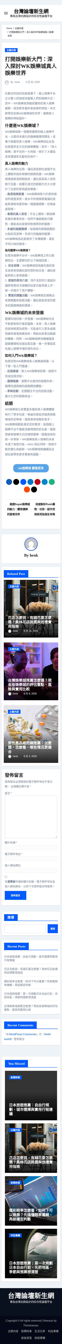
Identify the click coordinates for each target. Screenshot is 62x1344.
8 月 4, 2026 (30, 756)
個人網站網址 (13, 865)
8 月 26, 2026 (31, 630)
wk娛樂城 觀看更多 (31, 468)
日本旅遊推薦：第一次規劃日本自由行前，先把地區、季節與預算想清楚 (31, 1267)
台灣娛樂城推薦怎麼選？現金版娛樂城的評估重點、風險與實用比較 (30, 684)
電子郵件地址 (13, 854)
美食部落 (26, 1338)
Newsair (48, 1320)
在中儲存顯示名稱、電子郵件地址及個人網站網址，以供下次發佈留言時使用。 (30, 884)
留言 (8, 793)
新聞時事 (15, 1077)
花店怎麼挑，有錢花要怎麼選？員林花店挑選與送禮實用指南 (30, 622)
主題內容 (11, 50)
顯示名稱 (11, 842)
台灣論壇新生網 (31, 11)
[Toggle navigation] (6, 13)
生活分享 (40, 1331)
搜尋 (10, 917)
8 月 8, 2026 (30, 693)
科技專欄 (15, 1235)
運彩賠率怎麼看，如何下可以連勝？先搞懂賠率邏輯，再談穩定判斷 (31, 1214)
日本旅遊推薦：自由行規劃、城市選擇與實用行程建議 (31, 1109)
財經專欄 (40, 1338)
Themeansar (30, 1325)
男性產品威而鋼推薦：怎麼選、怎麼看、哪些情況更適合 (30, 747)
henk (17, 82)
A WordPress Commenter (22, 1034)
